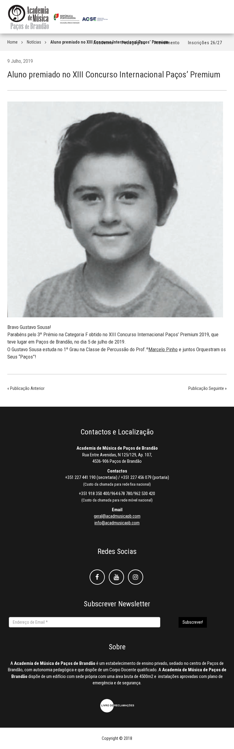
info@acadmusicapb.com (117, 523)
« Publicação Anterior (25, 388)
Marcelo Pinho (163, 349)
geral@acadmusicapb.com (117, 516)
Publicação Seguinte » (207, 388)
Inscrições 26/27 (205, 42)
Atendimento (167, 42)
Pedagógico (134, 42)
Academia (103, 42)
